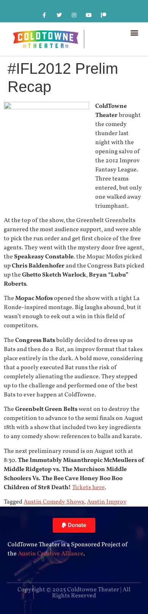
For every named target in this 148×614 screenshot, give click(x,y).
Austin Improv (106, 502)
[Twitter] (59, 15)
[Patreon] (103, 15)
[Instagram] (73, 15)
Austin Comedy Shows (54, 502)
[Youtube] (89, 15)
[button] (134, 32)
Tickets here (88, 487)
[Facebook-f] (44, 15)
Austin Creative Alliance (50, 554)
